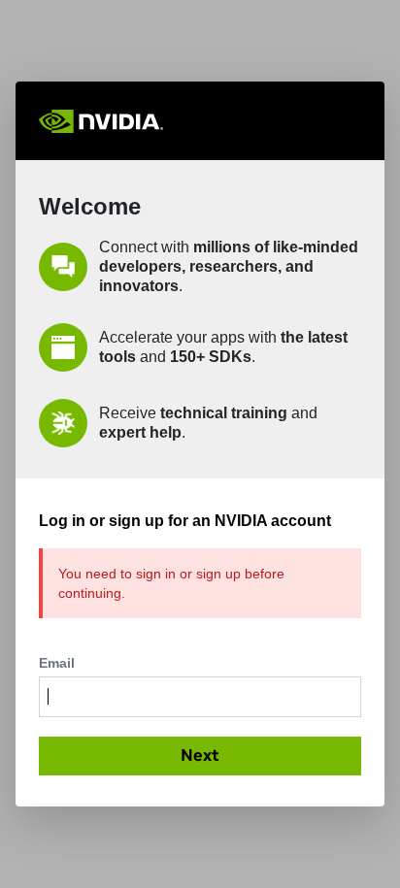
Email (57, 663)
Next (200, 755)
